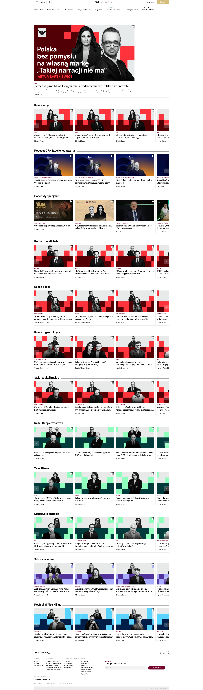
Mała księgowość (87, 667)
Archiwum (67, 667)
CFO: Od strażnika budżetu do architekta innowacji (134, 181)
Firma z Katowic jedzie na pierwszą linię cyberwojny (52, 454)
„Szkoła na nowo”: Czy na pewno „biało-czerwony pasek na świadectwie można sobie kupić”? (51, 591)
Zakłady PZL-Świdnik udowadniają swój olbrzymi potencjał (134, 227)
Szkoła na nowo (44, 559)
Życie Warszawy (86, 674)
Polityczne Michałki (83, 10)
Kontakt (36, 663)
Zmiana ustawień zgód (54, 663)
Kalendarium (51, 684)
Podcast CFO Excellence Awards (54, 150)
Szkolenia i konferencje (42, 679)
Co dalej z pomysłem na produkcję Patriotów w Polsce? (131, 544)
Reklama (67, 661)
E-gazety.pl (85, 663)
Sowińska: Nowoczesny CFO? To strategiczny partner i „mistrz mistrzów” (92, 181)
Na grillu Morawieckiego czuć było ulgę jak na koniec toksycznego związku (53, 272)
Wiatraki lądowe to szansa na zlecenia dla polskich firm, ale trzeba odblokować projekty (93, 228)
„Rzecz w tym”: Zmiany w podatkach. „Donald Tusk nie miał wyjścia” (132, 136)
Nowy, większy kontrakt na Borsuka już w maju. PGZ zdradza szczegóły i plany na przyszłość (134, 455)
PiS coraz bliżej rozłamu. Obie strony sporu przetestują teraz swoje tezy (135, 272)
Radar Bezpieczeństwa (48, 423)
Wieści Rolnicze (86, 672)
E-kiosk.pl (84, 661)
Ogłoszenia (68, 663)
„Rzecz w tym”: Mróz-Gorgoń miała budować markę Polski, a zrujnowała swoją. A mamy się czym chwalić (81, 88)
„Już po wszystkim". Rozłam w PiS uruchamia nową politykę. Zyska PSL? (92, 272)
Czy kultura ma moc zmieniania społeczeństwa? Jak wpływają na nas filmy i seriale (135, 637)
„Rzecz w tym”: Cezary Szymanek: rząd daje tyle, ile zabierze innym (92, 136)
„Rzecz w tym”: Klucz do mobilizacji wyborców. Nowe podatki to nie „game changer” (51, 137)
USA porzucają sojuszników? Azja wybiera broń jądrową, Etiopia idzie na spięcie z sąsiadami (53, 364)
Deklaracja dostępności (54, 670)
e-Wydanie (150, 2)
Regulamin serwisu (52, 665)
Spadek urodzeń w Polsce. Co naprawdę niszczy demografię (133, 499)
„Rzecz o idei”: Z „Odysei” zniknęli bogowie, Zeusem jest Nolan (94, 317)
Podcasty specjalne (53, 10)
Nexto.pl (84, 665)
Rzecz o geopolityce (131, 10)
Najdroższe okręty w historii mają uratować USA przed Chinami (94, 454)
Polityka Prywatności (53, 661)
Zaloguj (162, 2)
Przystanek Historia (148, 10)
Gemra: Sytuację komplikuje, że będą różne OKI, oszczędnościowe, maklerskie (53, 544)
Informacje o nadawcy (53, 667)
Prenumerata (68, 665)
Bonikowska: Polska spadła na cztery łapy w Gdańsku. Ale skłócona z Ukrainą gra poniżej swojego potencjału (93, 410)
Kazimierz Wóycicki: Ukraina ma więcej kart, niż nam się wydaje (51, 408)
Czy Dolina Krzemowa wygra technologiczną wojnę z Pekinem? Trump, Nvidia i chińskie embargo (134, 364)
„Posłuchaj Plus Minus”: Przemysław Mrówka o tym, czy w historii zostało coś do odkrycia (53, 637)
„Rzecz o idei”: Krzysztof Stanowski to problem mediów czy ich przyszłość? (132, 317)
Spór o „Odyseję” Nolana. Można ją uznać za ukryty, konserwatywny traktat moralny (94, 635)
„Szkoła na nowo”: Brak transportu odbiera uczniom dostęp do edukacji (94, 590)
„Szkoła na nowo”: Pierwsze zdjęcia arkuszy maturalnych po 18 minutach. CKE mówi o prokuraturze (135, 591)
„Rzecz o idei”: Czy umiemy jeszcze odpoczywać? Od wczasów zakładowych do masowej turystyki (53, 319)
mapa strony (38, 684)
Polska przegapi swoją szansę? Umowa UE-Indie (92, 499)
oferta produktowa (66, 684)
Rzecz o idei (69, 10)
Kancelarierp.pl (86, 670)
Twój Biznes (98, 10)
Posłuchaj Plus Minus (47, 604)
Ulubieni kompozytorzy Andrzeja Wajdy (52, 225)
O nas (36, 661)
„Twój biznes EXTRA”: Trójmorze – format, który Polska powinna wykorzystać (53, 499)
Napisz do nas (39, 665)
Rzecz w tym (38, 10)
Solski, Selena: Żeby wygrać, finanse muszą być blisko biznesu (53, 181)
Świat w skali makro (113, 10)
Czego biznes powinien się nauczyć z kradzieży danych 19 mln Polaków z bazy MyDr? (93, 546)
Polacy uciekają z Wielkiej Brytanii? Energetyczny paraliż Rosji (90, 363)
